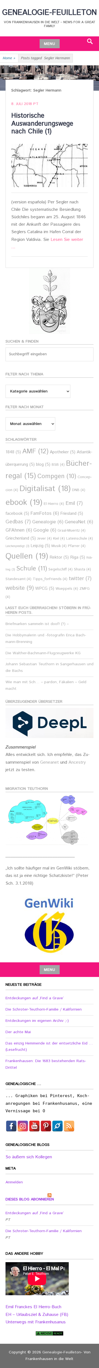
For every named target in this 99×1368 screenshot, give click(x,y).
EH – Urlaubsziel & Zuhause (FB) (37, 1315)
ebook (24, 502)
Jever (44, 538)
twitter (80, 578)
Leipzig (40, 546)
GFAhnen (19, 530)
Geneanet (50, 762)
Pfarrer (77, 546)
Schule (31, 568)
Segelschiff (60, 569)
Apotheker (62, 452)
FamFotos (45, 513)
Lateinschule (79, 538)
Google (44, 530)
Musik (59, 546)
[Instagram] (22, 1126)
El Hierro (54, 504)
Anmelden (14, 1182)
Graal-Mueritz (71, 530)
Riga (77, 557)
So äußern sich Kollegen (29, 1157)
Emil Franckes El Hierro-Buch (33, 1307)
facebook (17, 513)
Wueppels (67, 588)
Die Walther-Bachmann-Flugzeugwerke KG (43, 653)
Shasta (82, 569)
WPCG (44, 588)
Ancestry (77, 762)
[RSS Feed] (69, 1126)
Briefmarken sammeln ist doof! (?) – (37, 624)
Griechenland (21, 538)
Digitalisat (45, 488)
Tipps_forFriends (50, 579)
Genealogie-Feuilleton (49, 12)
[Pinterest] (45, 1126)
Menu (49, 44)
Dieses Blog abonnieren (30, 1199)
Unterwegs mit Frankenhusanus (36, 1322)
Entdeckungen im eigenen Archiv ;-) (37, 1021)
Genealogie (47, 522)
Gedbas (18, 522)
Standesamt (18, 579)
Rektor (59, 557)
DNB (78, 490)
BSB (58, 464)
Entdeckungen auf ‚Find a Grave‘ (35, 998)
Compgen (56, 476)
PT (35, 104)
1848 (13, 452)
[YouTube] (34, 1126)
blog (43, 464)
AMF (35, 451)
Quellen (27, 556)
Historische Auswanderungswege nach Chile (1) (42, 123)
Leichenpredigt (17, 546)
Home (9, 58)
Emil (74, 503)
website (20, 588)
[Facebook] (11, 1126)
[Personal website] (57, 1126)
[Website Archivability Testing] (50, 1333)
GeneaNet (79, 522)
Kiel (59, 538)
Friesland (71, 513)
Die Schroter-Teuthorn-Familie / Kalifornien (44, 1009)
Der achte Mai (18, 1032)
